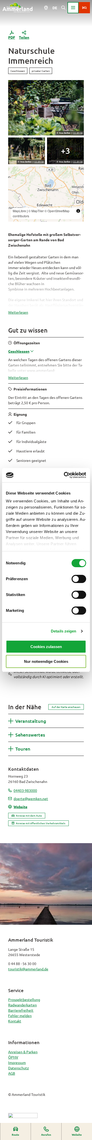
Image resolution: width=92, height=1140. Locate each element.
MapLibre (19, 211)
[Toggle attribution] (78, 211)
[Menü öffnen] (73, 7)
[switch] (79, 579)
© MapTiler (36, 211)
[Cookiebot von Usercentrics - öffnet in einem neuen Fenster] (65, 475)
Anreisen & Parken (23, 1051)
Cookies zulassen (46, 646)
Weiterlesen (18, 312)
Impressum (17, 1062)
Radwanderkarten (22, 1005)
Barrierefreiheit (20, 1010)
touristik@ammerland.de (28, 969)
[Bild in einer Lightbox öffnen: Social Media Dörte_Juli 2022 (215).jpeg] (65, 150)
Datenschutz (18, 1068)
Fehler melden (20, 1015)
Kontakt (14, 1021)
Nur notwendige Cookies (46, 661)
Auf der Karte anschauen (66, 707)
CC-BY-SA (78, 133)
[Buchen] (84, 7)
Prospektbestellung (24, 999)
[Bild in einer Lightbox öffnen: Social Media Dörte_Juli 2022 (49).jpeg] (26, 150)
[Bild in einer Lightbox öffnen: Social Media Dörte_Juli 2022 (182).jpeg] (46, 107)
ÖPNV (13, 1057)
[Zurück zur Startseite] (17, 7)
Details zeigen (63, 631)
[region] (46, 194)
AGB (11, 1073)
